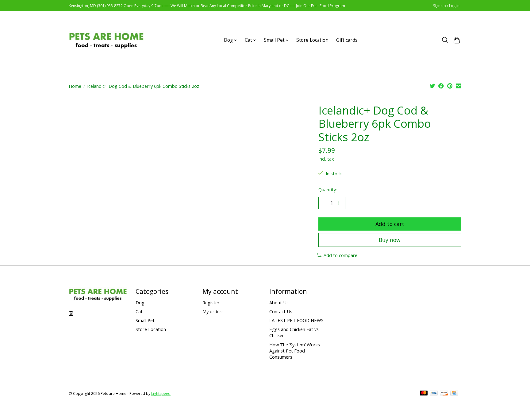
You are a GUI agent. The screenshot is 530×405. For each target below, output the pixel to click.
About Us (279, 302)
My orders (213, 311)
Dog (140, 302)
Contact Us (280, 311)
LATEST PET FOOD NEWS (296, 320)
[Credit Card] (454, 394)
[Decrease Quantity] (325, 203)
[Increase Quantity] (338, 203)
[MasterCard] (424, 394)
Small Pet (145, 320)
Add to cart (389, 224)
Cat (139, 311)
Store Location (312, 40)
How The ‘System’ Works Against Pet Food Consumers (294, 350)
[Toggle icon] (444, 40)
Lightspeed (161, 393)
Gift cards (347, 40)
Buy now (390, 239)
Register (211, 302)
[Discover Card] (444, 394)
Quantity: (327, 189)
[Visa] (434, 394)
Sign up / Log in (446, 5)
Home (75, 86)
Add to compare (340, 255)
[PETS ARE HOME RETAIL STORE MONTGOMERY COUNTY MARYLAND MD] (106, 40)
